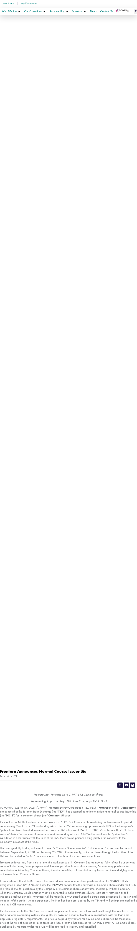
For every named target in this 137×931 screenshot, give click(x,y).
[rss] (120, 785)
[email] (126, 785)
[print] (132, 785)
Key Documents (29, 3)
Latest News (8, 3)
